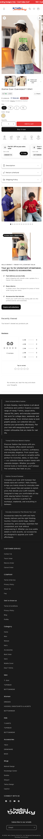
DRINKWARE (8, 749)
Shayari (6, 780)
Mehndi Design (9, 766)
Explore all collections (11, 307)
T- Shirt (6, 680)
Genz (6, 659)
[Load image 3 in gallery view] (33, 81)
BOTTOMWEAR (9, 689)
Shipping (12, 100)
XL (23, 108)
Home (6, 632)
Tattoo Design (9, 784)
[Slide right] (41, 81)
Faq (5, 593)
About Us (7, 589)
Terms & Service (10, 580)
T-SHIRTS (7, 723)
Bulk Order (8, 654)
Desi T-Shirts (8, 668)
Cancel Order (8, 567)
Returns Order (9, 563)
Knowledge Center (10, 771)
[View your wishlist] (34, 9)
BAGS (6, 754)
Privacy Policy (9, 584)
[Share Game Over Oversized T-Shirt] (40, 18)
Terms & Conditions (11, 606)
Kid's (6, 645)
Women (6, 641)
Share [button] (38, 93)
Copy (24, 153)
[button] (4, 9)
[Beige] (3, 115)
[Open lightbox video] (11, 204)
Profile (6, 619)
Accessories (8, 650)
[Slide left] (2, 81)
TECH (6, 745)
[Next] (39, 202)
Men (5, 636)
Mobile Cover (8, 663)
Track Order (8, 558)
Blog (5, 615)
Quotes (6, 775)
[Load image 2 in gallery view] (21, 81)
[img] (10, 348)
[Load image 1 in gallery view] (10, 81)
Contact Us (8, 554)
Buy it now (21, 129)
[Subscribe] (34, 827)
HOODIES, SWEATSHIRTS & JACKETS (17, 706)
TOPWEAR (7, 685)
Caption (7, 789)
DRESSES (7, 702)
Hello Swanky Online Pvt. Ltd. (16, 835)
